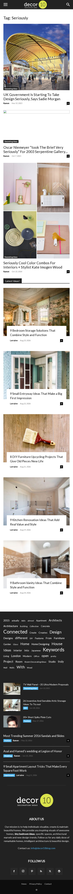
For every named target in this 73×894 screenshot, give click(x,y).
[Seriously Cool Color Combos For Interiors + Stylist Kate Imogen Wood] (36, 211)
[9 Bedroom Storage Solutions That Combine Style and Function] (36, 312)
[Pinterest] (32, 871)
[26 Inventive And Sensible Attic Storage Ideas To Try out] (11, 705)
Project (8, 661)
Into (26, 650)
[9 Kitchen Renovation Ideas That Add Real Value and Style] (36, 501)
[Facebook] (14, 871)
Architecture (10, 626)
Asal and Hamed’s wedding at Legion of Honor (32, 751)
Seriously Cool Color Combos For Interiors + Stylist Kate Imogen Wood (32, 265)
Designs (8, 638)
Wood (29, 668)
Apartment (41, 620)
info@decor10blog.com (43, 848)
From (49, 638)
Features (39, 638)
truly (61, 661)
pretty (53, 656)
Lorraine (14, 340)
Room (18, 661)
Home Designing (40, 644)
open (45, 656)
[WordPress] (59, 871)
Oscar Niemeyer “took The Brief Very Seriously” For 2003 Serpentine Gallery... (35, 149)
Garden (7, 644)
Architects (55, 620)
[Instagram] (23, 871)
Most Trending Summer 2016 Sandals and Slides (33, 736)
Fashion (27, 721)
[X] (50, 871)
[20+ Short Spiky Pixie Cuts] (11, 721)
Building (24, 626)
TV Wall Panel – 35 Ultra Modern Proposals (46, 684)
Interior (17, 650)
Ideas (7, 650)
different (21, 638)
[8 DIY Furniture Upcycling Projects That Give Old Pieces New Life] (36, 438)
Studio (52, 661)
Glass (15, 644)
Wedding (8, 756)
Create (33, 632)
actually (15, 620)
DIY (31, 638)
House (57, 643)
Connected (15, 631)
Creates (43, 632)
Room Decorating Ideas (35, 662)
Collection (34, 626)
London (16, 656)
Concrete (45, 626)
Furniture (59, 638)
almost (31, 620)
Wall (5, 668)
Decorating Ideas (10, 89)
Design (55, 632)
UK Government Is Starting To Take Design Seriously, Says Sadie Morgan (31, 96)
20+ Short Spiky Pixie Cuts (37, 717)
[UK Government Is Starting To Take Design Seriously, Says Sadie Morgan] (36, 57)
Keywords (53, 649)
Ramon (6, 103)
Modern (27, 656)
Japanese (36, 650)
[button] (5, 4)
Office (36, 656)
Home (24, 644)
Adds (23, 621)
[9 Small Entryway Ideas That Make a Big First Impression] (36, 375)
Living (6, 656)
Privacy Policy (35, 884)
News (24, 884)
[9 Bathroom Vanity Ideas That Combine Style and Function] (36, 564)
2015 (6, 620)
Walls (12, 668)
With (21, 667)
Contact (48, 884)
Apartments (9, 775)
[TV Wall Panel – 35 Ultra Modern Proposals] (11, 689)
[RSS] (41, 871)
